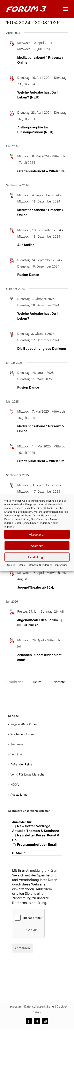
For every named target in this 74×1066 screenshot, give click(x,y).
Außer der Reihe (21, 764)
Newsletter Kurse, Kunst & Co (35, 837)
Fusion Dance (28, 274)
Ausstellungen (19, 794)
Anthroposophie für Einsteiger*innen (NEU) (35, 129)
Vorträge (16, 754)
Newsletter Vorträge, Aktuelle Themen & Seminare (35, 828)
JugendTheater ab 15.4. (35, 587)
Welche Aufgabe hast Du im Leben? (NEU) (38, 95)
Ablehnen (37, 545)
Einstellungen (37, 557)
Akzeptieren (37, 534)
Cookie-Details (16, 564)
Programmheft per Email (36, 844)
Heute (37, 682)
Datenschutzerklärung (17, 519)
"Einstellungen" (30, 522)
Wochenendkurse (22, 734)
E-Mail (18, 853)
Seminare (16, 744)
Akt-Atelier (25, 244)
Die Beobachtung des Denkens (41, 348)
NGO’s (14, 784)
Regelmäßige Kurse (23, 724)
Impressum (60, 564)
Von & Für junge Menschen (28, 774)
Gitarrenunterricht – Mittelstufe (41, 171)
